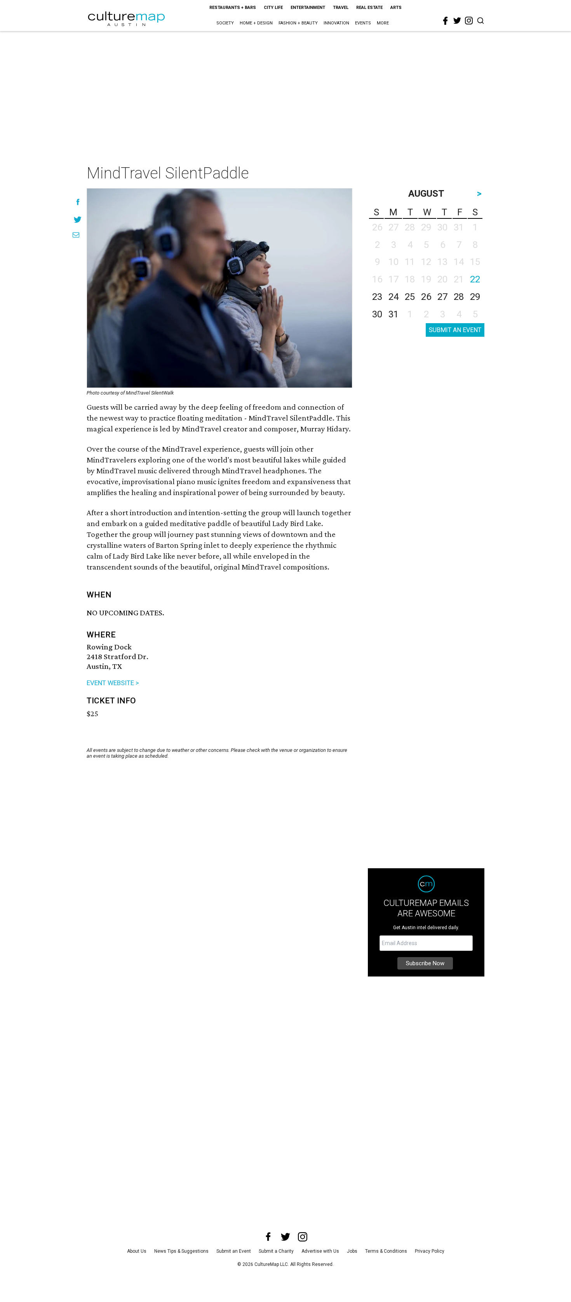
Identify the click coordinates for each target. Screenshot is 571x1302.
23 (377, 296)
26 (426, 296)
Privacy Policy (429, 1251)
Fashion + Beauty (298, 23)
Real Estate (369, 7)
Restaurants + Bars (232, 7)
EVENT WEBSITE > (113, 683)
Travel (340, 7)
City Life (273, 7)
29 (475, 296)
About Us (136, 1251)
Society (225, 23)
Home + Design (256, 23)
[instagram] (469, 20)
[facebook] (445, 21)
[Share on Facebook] (78, 202)
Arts (396, 7)
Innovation (336, 23)
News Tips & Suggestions (181, 1251)
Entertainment (308, 7)
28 (459, 296)
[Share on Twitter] (78, 219)
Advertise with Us (320, 1251)
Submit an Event (233, 1251)
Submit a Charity (276, 1251)
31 (393, 314)
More (383, 23)
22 (475, 279)
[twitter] (457, 20)
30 (377, 314)
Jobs (352, 1251)
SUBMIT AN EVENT (455, 330)
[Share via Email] (76, 235)
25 (410, 296)
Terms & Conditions (386, 1251)
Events (363, 23)
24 (393, 296)
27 (442, 296)
